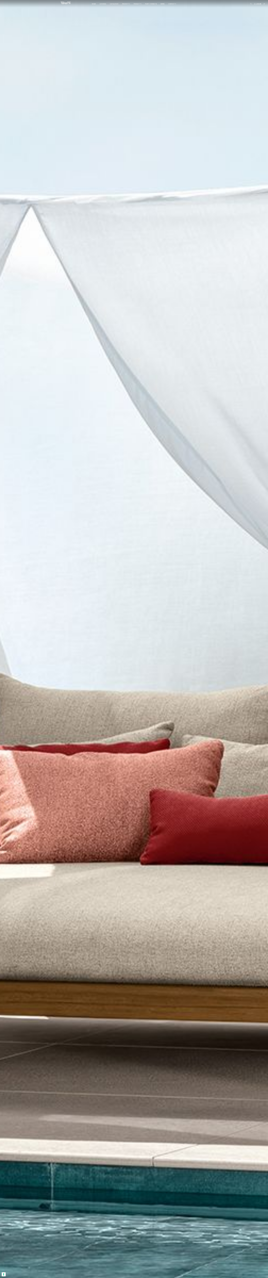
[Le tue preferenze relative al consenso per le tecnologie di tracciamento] (4, 1274)
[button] (264, 4)
